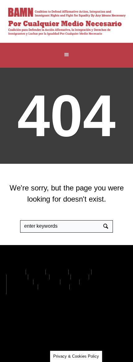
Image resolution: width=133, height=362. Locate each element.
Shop (80, 277)
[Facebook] (68, 314)
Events (102, 272)
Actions (57, 272)
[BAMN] (67, 21)
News (69, 281)
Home (16, 272)
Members (20, 281)
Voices (38, 277)
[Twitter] (48, 314)
